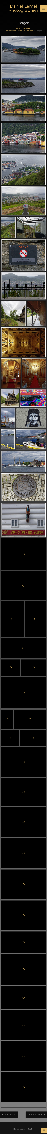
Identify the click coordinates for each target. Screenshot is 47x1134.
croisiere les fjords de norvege (19, 31)
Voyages (26, 28)
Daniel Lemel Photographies (23, 8)
